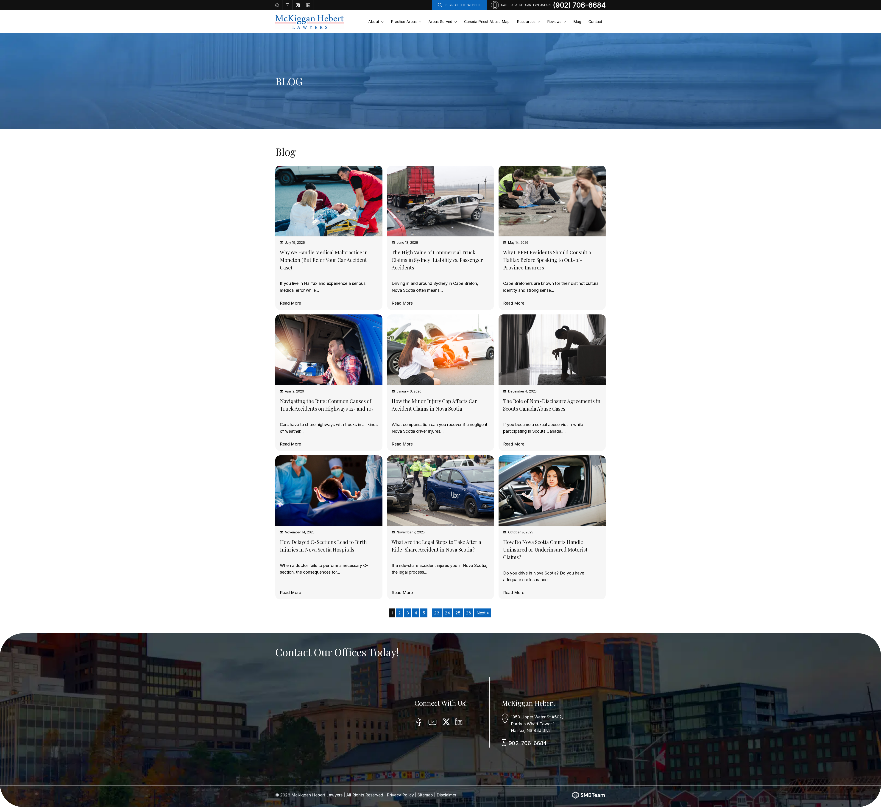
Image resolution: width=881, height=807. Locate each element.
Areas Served (440, 21)
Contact (595, 21)
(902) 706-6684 (579, 5)
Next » (483, 613)
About (373, 21)
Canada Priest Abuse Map (487, 21)
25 (457, 613)
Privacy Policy (401, 795)
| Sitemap (424, 795)
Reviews (554, 21)
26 (468, 613)
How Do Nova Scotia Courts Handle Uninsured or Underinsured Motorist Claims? (545, 549)
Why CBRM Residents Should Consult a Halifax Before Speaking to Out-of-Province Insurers (547, 260)
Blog (577, 21)
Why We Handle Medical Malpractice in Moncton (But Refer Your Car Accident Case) (324, 260)
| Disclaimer (445, 795)
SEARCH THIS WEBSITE (463, 5)
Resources (526, 21)
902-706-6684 (528, 743)
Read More (290, 303)
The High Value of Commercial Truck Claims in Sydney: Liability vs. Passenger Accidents (437, 260)
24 (447, 613)
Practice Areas (404, 21)
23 (436, 613)
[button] (381, 21)
